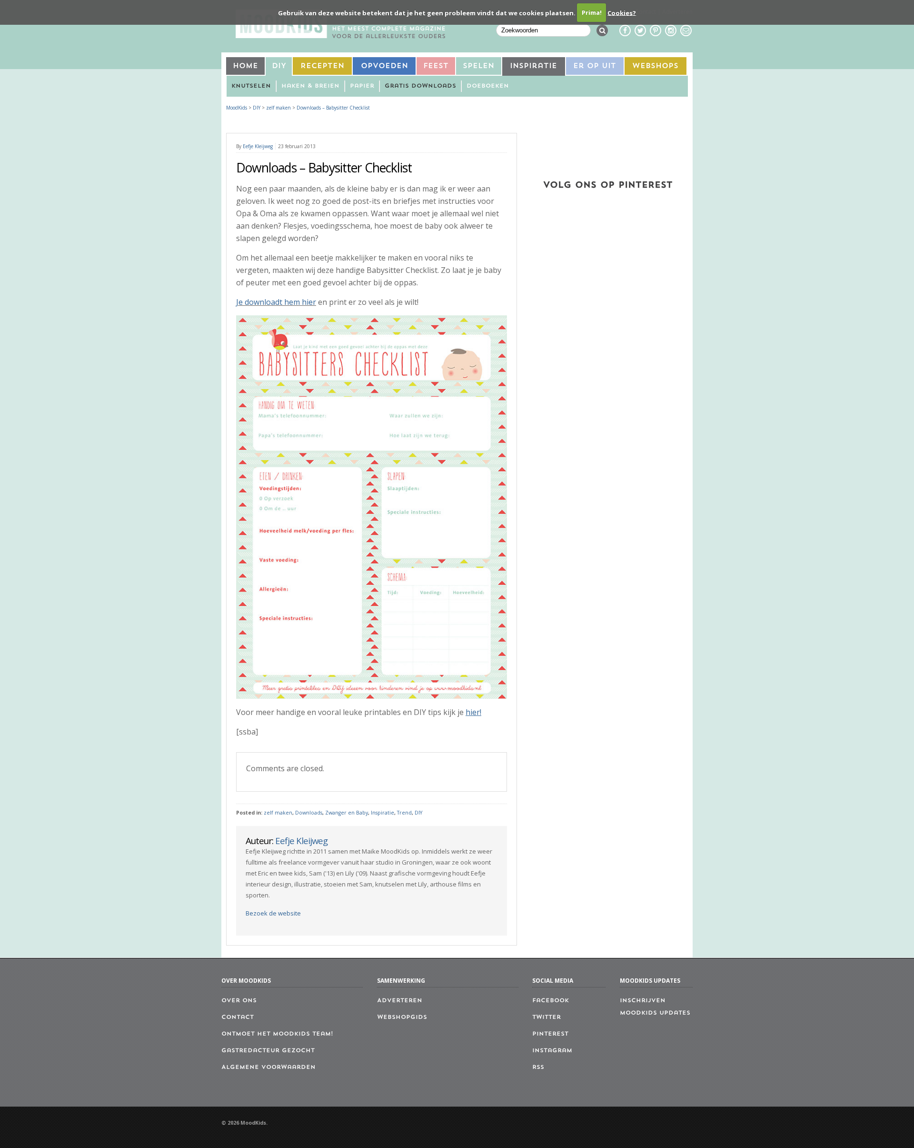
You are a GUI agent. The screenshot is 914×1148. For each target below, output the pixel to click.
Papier (362, 86)
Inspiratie (533, 66)
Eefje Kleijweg (258, 146)
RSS (538, 1067)
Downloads (308, 812)
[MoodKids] (340, 35)
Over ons (239, 1001)
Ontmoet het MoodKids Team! (277, 1034)
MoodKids (236, 107)
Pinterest (550, 1034)
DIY (279, 66)
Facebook (550, 1001)
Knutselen (251, 86)
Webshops (655, 66)
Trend (404, 812)
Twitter (546, 1017)
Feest (435, 66)
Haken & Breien (310, 86)
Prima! (592, 12)
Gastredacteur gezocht (268, 1051)
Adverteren (399, 1001)
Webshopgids (402, 1017)
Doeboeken (488, 86)
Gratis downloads (420, 86)
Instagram (552, 1051)
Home (245, 66)
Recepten (322, 66)
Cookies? (621, 12)
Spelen (478, 66)
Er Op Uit (594, 66)
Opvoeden (384, 66)
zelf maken (278, 812)
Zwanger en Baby (346, 812)
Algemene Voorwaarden (268, 1067)
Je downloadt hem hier (276, 302)
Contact (237, 1017)
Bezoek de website (273, 913)
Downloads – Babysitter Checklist (333, 107)
